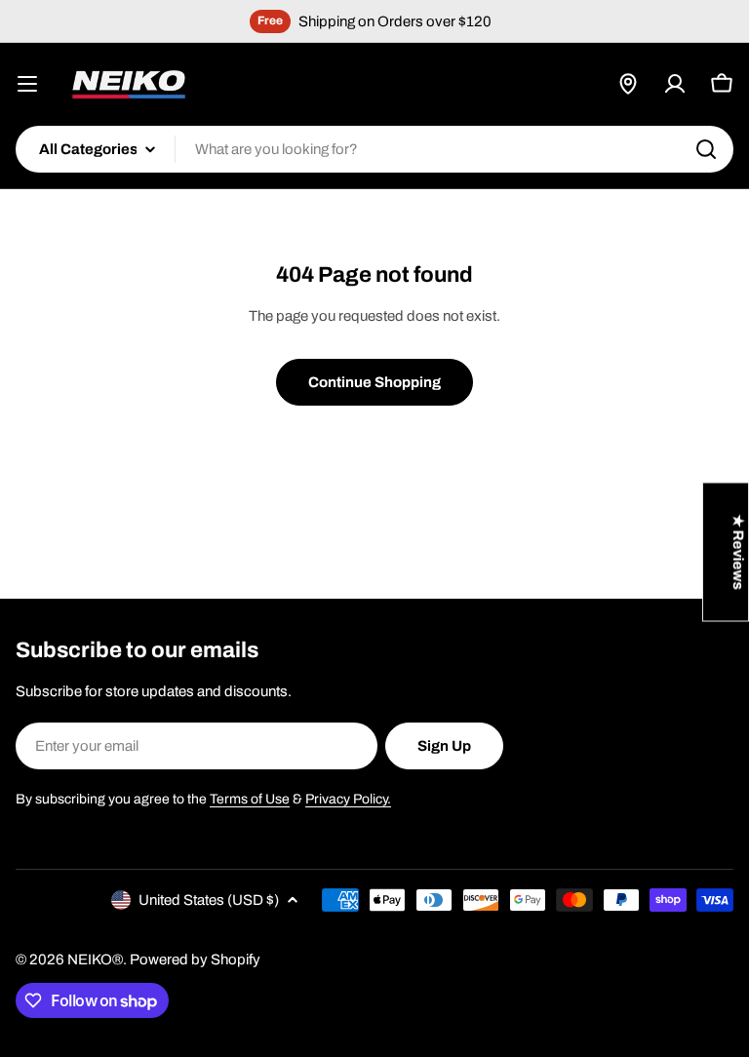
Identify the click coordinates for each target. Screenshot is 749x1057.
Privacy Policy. (348, 799)
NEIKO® (95, 959)
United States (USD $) (208, 900)
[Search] (706, 149)
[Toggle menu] (27, 84)
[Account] (675, 84)
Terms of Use (250, 799)
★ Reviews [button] (738, 552)
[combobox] (374, 149)
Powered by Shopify (195, 959)
